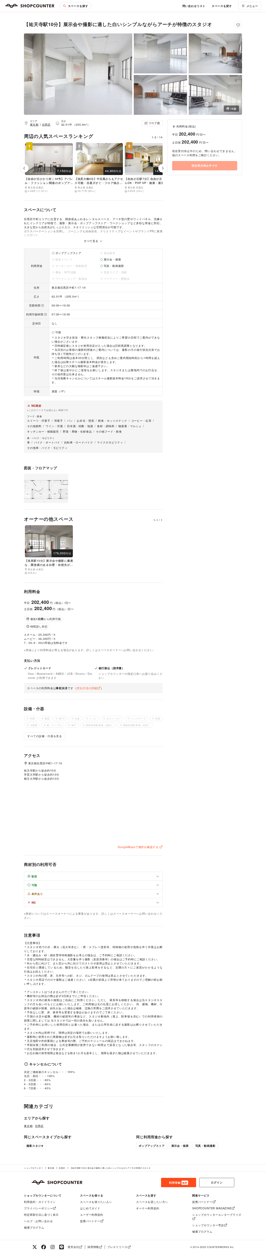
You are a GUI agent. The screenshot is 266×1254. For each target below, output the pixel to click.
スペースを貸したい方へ (152, 1202)
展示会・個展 (180, 1146)
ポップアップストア (152, 1146)
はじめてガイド (90, 1208)
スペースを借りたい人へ (96, 1202)
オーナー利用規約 (147, 1208)
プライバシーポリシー (38, 1208)
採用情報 (93, 1247)
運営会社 (73, 1247)
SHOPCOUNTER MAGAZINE (212, 1208)
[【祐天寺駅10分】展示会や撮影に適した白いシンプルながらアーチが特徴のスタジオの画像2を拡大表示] (160, 53)
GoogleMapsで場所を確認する (138, 847)
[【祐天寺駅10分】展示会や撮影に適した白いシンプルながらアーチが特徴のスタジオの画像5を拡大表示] (215, 95)
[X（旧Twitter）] (35, 1247)
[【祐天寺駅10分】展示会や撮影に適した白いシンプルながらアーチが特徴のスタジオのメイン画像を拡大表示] (78, 74)
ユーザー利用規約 (91, 1215)
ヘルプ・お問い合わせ (38, 1221)
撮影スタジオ (35, 1146)
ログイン (216, 1182)
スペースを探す (78, 6)
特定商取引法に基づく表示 (41, 1215)
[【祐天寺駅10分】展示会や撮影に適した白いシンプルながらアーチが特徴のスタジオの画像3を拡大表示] (215, 53)
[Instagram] (52, 1247)
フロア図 (154, 123)
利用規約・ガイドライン (40, 1202)
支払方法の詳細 (87, 688)
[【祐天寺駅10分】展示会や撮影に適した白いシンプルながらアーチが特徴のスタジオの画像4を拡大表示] (160, 95)
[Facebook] (44, 1247)
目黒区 (46, 124)
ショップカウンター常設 (208, 1225)
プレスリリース (117, 1247)
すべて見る (91, 241)
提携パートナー (90, 1221)
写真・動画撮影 (205, 1146)
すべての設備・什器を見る (44, 736)
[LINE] (61, 1247)
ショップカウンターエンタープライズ (216, 1215)
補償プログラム (34, 1227)
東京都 (34, 124)
